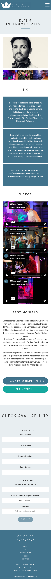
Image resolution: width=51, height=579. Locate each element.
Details (25, 506)
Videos (25, 556)
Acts (25, 550)
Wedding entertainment (25, 564)
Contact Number (25, 456)
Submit (25, 519)
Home (25, 547)
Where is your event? (25, 484)
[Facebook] (19, 538)
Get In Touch (24, 389)
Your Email (25, 445)
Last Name (25, 467)
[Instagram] (25, 538)
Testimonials (25, 553)
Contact (25, 559)
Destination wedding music (25, 571)
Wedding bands (25, 567)
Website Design (19, 576)
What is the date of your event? (25, 495)
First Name (25, 434)
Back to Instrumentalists (27, 381)
